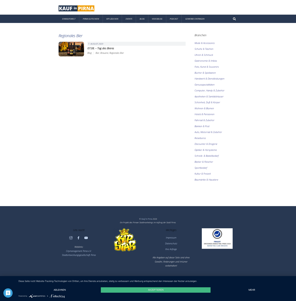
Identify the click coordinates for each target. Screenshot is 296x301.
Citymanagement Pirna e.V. (79, 251)
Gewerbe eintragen (194, 18)
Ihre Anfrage (171, 249)
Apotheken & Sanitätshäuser (209, 96)
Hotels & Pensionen (204, 114)
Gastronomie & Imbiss (206, 60)
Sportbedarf (201, 167)
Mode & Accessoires (205, 43)
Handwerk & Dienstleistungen (209, 78)
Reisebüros (200, 138)
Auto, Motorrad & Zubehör (208, 132)
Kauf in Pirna (146, 219)
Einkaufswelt (68, 18)
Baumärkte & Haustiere (206, 179)
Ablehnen (60, 289)
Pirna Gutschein (91, 18)
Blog (142, 18)
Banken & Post (202, 126)
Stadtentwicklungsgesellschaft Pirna (79, 255)
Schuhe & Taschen (204, 48)
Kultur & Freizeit (203, 173)
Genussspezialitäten (205, 84)
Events (129, 18)
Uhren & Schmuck (204, 54)
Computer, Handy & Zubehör (209, 90)
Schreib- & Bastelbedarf (207, 155)
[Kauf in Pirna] (76, 10)
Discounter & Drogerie (206, 143)
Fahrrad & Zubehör (204, 120)
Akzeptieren (156, 289)
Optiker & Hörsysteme (206, 149)
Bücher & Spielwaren (205, 72)
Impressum (171, 237)
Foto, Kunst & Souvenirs (207, 66)
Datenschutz (171, 243)
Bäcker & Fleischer (204, 161)
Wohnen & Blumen (204, 108)
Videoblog (157, 18)
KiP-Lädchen (112, 18)
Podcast (174, 18)
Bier (97, 52)
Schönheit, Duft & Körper (207, 102)
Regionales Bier (116, 52)
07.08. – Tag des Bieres (100, 48)
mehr (252, 289)
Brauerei (104, 52)
